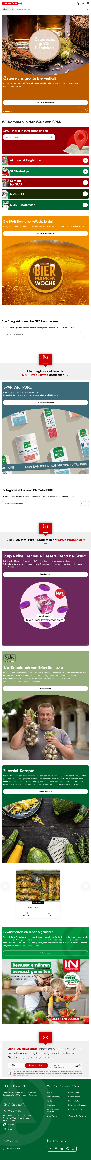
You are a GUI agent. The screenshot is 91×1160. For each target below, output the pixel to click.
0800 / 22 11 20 (14, 1111)
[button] (3, 111)
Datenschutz (73, 1101)
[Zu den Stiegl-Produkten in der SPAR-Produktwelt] (67, 375)
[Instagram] (56, 1149)
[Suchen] (87, 9)
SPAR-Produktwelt (35, 375)
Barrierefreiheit (74, 1097)
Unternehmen (73, 1092)
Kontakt (50, 1101)
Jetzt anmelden (35, 1065)
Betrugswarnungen (54, 1097)
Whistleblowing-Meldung (53, 1110)
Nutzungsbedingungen (77, 1105)
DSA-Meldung (52, 1116)
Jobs (9, 1129)
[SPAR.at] (12, 3)
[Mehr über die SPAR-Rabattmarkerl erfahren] (45, 45)
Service (11, 1124)
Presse (49, 1092)
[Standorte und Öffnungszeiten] (83, 3)
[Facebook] (50, 1149)
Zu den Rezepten (45, 792)
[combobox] (8, 9)
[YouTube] (62, 1149)
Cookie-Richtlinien (75, 1109)
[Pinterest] (68, 1149)
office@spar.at (14, 1120)
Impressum (51, 1105)
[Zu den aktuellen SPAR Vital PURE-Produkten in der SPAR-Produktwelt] (45, 544)
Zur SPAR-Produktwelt (45, 234)
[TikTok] (74, 1149)
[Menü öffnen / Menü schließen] (88, 3)
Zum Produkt (45, 574)
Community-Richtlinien (77, 1116)
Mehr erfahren (45, 103)
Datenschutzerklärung (21, 1075)
